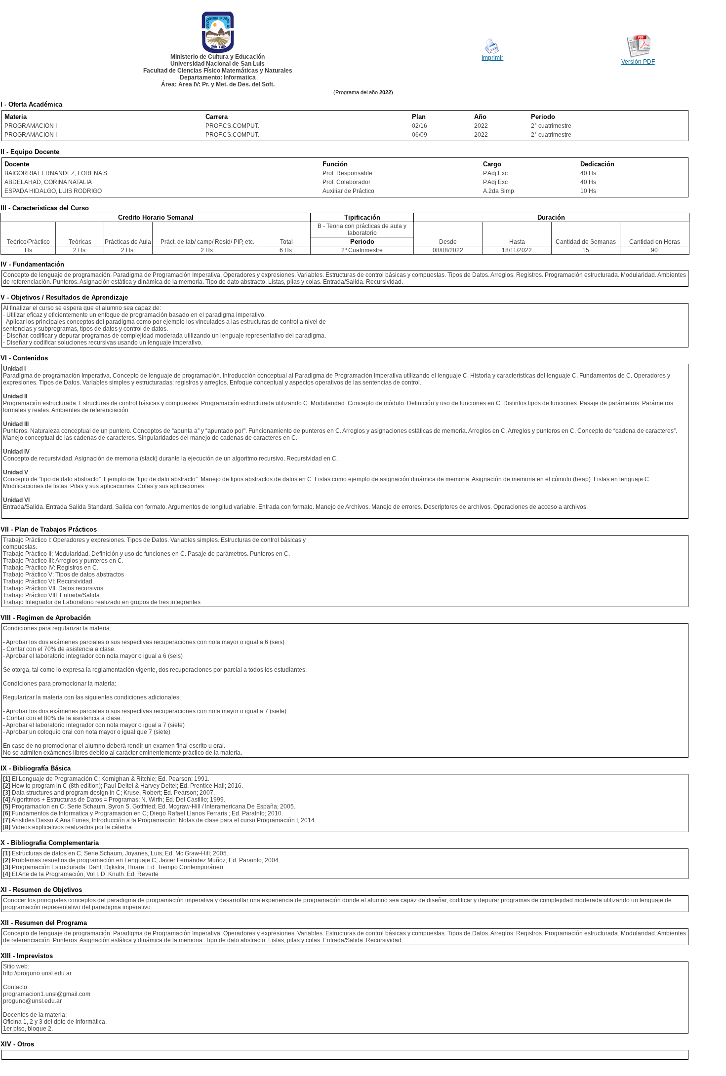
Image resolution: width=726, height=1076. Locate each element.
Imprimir (492, 57)
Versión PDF (638, 61)
